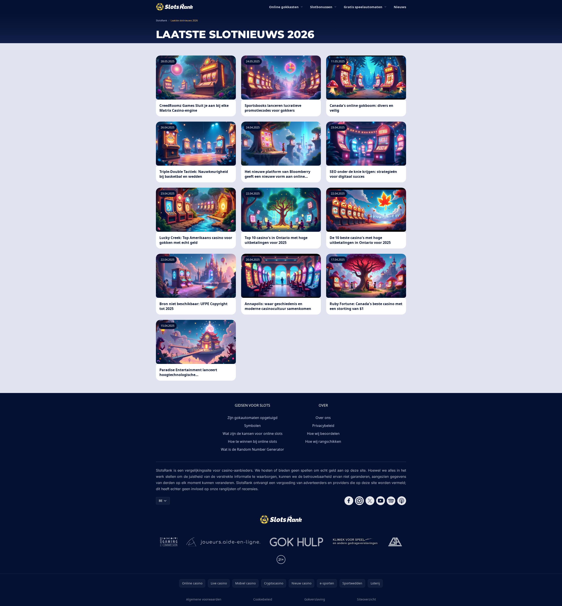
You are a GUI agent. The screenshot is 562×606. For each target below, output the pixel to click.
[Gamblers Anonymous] (395, 541)
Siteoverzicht (366, 599)
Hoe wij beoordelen (323, 433)
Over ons (323, 417)
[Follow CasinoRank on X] (370, 500)
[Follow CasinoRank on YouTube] (380, 500)
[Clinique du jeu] (355, 541)
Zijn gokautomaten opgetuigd (252, 417)
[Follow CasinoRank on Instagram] (359, 500)
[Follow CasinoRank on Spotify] (391, 500)
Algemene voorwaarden (203, 599)
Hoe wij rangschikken (323, 441)
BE (161, 501)
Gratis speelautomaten (363, 7)
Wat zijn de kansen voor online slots (253, 433)
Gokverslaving (314, 599)
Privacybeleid (323, 425)
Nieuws (400, 7)
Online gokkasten (284, 7)
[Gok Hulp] (296, 541)
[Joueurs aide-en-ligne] (223, 541)
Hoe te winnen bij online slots (252, 441)
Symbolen (252, 425)
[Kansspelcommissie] (168, 541)
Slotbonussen (321, 7)
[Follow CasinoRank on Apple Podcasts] (401, 500)
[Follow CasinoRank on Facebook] (348, 500)
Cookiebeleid (262, 599)
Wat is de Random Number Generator (252, 449)
